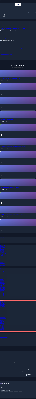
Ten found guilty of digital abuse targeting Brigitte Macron (6, 54)
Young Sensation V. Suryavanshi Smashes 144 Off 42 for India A (11, 352)
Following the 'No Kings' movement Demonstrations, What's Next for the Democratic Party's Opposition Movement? (13, 146)
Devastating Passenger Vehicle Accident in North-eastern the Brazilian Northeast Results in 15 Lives (12, 105)
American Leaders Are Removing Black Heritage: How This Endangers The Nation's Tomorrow (14, 28)
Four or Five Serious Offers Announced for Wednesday (4, 337)
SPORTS (4, 16)
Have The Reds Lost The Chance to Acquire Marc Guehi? (7, 119)
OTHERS (4, 15)
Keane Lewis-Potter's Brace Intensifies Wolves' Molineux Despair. (15, 356)
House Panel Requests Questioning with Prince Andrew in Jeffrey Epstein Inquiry (12, 48)
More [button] (2, 12)
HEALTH (4, 13)
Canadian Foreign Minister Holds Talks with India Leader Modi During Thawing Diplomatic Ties (6, 339)
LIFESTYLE (4, 14)
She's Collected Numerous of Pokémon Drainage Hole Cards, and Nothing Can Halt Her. (10, 78)
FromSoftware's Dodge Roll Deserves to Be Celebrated (6, 57)
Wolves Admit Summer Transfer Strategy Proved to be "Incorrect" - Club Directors (10, 187)
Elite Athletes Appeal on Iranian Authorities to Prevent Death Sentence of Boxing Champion (13, 38)
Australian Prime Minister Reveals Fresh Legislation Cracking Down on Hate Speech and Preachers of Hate (13, 214)
